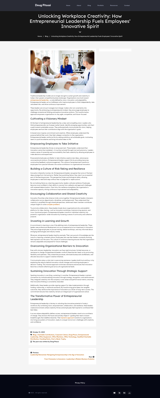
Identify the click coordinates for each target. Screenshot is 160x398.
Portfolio (101, 5)
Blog (89, 5)
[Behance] (124, 393)
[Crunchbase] (129, 393)
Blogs (35, 335)
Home (68, 5)
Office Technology (70, 337)
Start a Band (55, 339)
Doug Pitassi (43, 5)
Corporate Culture (61, 335)
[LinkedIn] (119, 393)
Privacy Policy (80, 383)
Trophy (63, 339)
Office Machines (57, 337)
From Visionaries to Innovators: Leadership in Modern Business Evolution (69, 359)
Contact (127, 5)
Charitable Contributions (45, 335)
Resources (114, 5)
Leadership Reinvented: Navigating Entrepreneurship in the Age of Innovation (57, 355)
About (79, 5)
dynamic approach (67, 318)
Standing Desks (45, 339)
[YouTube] (114, 393)
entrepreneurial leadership (39, 100)
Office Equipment (45, 337)
